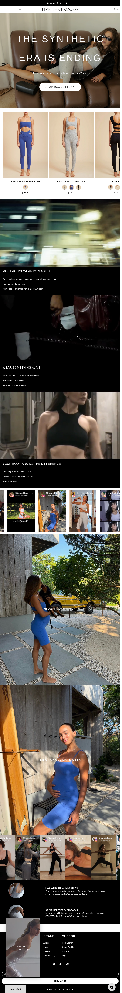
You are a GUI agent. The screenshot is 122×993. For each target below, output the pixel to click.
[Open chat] (112, 987)
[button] (30, 511)
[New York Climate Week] (60, 760)
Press (45, 947)
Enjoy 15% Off (60, 981)
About (45, 943)
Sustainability (49, 956)
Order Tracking (68, 947)
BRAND (48, 936)
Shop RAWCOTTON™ (60, 87)
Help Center (67, 943)
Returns (65, 951)
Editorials (47, 951)
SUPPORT (69, 936)
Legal (64, 956)
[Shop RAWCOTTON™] (60, 609)
